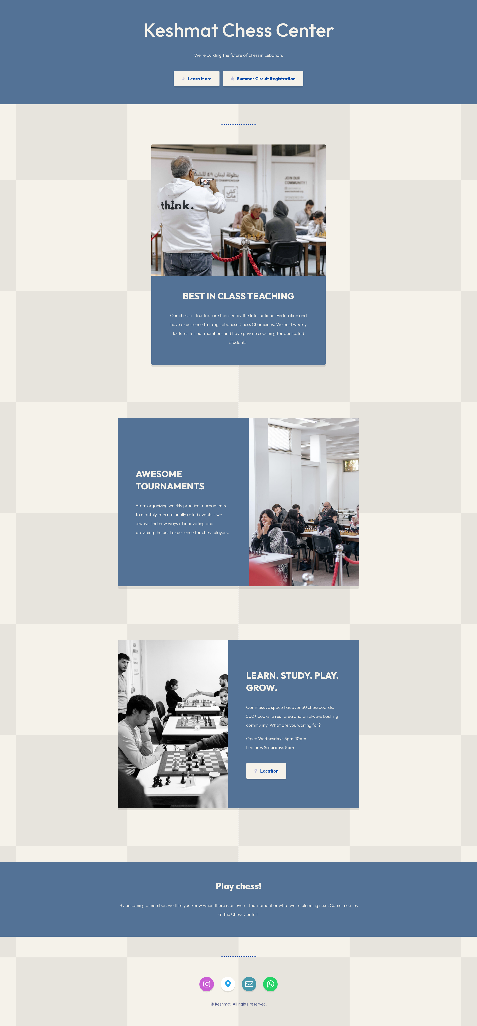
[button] (196, 78)
